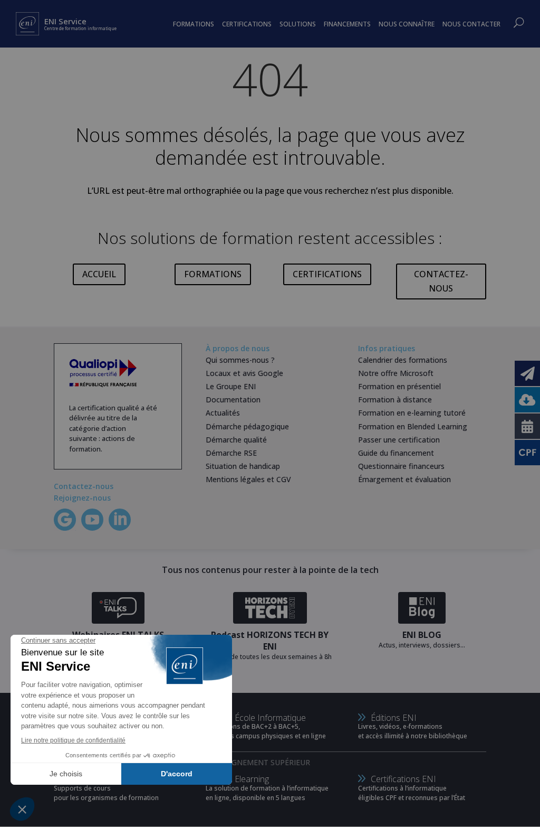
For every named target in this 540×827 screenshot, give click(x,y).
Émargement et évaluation (404, 479)
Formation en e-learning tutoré (412, 413)
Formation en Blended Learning (412, 426)
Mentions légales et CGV (248, 479)
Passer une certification (399, 440)
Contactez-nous (83, 486)
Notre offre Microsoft (395, 373)
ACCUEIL (99, 274)
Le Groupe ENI (231, 386)
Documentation (233, 399)
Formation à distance (395, 399)
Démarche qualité (236, 440)
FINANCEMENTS (347, 24)
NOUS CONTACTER (471, 24)
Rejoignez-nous (82, 498)
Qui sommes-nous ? (240, 360)
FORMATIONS (213, 274)
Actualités (223, 413)
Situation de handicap (243, 466)
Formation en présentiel (399, 386)
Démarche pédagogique (247, 426)
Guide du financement (396, 453)
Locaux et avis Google (244, 373)
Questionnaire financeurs (401, 466)
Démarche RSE (231, 453)
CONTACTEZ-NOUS (441, 281)
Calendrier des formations (402, 360)
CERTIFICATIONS (327, 274)
